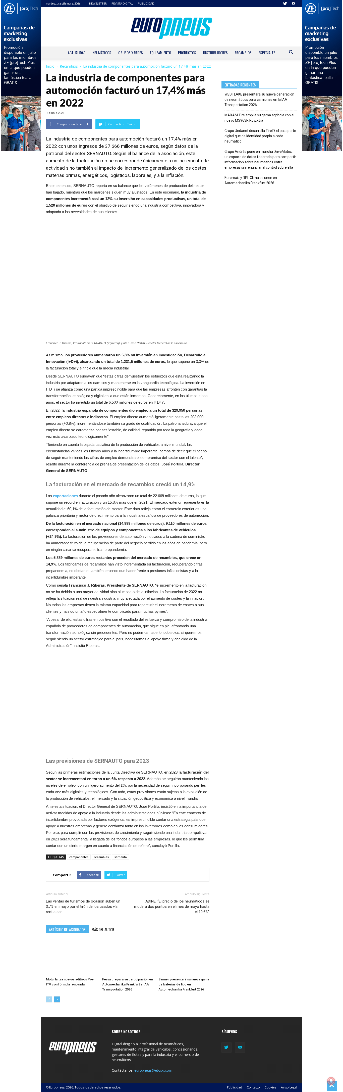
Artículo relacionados (67, 929)
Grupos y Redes (130, 52)
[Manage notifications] (331, 1081)
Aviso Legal (289, 1087)
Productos (187, 52)
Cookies (270, 1087)
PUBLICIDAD (146, 3)
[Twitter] (285, 3)
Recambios (243, 52)
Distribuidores (215, 52)
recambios (101, 857)
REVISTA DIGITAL (122, 3)
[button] (291, 53)
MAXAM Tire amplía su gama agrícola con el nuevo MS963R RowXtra (259, 117)
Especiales (267, 52)
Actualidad (77, 52)
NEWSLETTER (98, 3)
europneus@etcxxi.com (153, 1070)
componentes (78, 857)
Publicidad (234, 1087)
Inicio (50, 66)
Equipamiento (160, 52)
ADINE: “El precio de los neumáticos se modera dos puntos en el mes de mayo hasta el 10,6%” (171, 906)
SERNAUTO (99, 153)
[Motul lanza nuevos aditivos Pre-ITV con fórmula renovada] (71, 957)
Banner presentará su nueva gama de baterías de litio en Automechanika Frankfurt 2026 (183, 984)
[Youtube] (293, 3)
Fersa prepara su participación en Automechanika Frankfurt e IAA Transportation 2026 (127, 984)
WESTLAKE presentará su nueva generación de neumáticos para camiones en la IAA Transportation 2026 (259, 99)
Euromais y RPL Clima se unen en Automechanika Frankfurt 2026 (250, 180)
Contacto (253, 1087)
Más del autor (103, 929)
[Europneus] (171, 26)
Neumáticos (102, 52)
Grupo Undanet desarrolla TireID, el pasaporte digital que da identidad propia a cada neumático (260, 136)
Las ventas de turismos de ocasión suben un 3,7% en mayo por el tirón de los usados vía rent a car (83, 906)
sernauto (120, 857)
